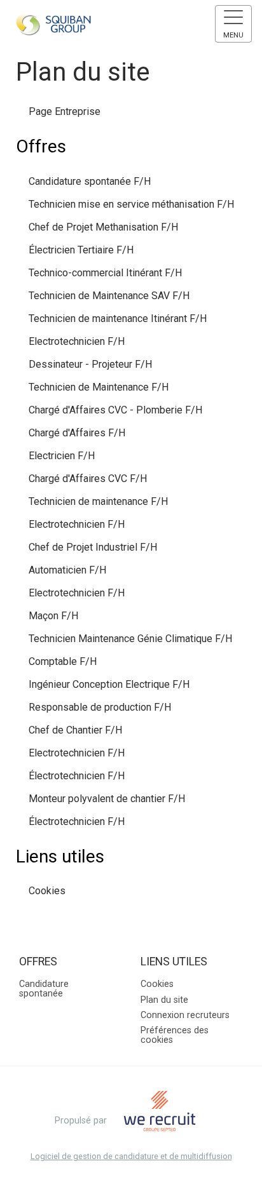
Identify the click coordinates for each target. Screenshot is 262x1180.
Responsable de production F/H (100, 707)
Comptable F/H (63, 661)
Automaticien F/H (67, 570)
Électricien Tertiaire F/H (81, 250)
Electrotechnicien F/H (77, 341)
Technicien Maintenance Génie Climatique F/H (130, 639)
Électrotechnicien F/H (77, 776)
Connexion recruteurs (185, 1015)
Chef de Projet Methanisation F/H (103, 227)
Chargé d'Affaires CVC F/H (88, 479)
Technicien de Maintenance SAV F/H (109, 296)
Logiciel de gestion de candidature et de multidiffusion (131, 1157)
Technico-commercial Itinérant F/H (105, 273)
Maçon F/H (53, 616)
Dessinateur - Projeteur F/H (90, 364)
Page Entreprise (64, 111)
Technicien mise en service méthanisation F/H (131, 204)
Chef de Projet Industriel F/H (93, 547)
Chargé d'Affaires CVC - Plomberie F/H (115, 410)
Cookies (47, 891)
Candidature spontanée (44, 988)
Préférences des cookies (175, 1035)
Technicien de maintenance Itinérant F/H (118, 318)
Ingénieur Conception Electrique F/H (109, 684)
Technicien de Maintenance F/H (99, 387)
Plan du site (164, 1000)
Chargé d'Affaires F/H (77, 433)
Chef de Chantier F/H (75, 730)
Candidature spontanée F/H (90, 181)
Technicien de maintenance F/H (98, 501)
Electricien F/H (62, 456)
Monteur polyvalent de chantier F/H (107, 799)
